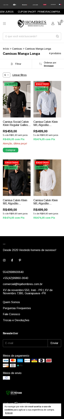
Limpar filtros (19, 75)
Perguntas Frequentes (17, 308)
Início (6, 48)
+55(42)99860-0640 (15, 278)
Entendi (9, 413)
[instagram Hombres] (4, 260)
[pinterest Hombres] (19, 260)
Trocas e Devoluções (16, 320)
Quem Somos (11, 302)
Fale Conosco (11, 314)
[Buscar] (57, 36)
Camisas (17, 48)
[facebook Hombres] (12, 260)
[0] (59, 23)
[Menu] (4, 23)
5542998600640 (13, 272)
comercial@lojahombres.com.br (22, 284)
